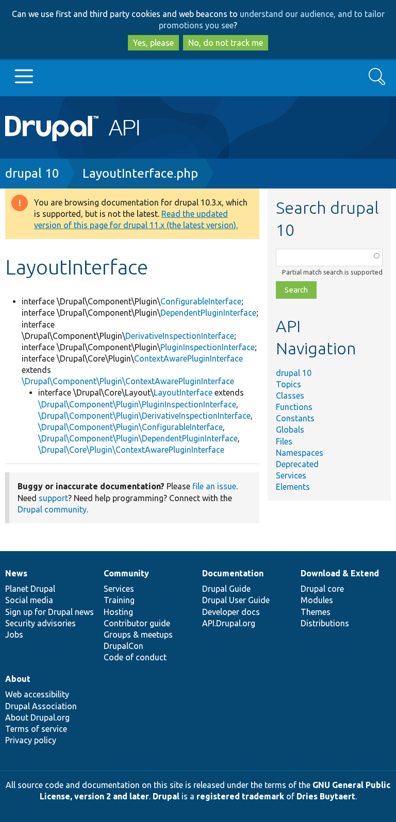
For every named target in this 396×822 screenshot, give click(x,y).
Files (284, 441)
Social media (29, 600)
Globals (290, 429)
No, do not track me (225, 42)
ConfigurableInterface (200, 301)
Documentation (232, 573)
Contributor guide (137, 623)
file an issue (214, 486)
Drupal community (52, 509)
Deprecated (297, 464)
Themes (316, 611)
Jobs (14, 634)
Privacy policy (30, 740)
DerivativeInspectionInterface (179, 335)
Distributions (325, 623)
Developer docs (231, 611)
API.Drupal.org (228, 623)
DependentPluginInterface (208, 312)
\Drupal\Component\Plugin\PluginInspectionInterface (137, 404)
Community (126, 573)
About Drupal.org (37, 717)
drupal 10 (32, 173)
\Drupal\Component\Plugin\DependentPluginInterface (138, 438)
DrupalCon (123, 645)
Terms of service (36, 728)
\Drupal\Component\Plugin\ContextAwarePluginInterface (128, 381)
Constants (295, 418)
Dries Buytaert (325, 796)
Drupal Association (41, 706)
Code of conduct (135, 657)
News (16, 573)
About (17, 678)
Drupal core (322, 588)
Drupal (166, 796)
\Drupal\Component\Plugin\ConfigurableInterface (130, 427)
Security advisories (40, 623)
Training (119, 600)
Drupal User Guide (236, 600)
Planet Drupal (30, 588)
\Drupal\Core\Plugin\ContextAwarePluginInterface (131, 449)
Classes (290, 395)
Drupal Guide (226, 588)
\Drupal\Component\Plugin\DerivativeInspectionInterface (144, 415)
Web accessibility (37, 694)
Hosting (118, 611)
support (53, 498)
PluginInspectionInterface (207, 347)
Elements (293, 486)
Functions (294, 407)
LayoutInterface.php (140, 173)
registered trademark (240, 796)
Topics (288, 384)
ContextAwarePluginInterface (188, 358)
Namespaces (299, 452)
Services (291, 475)
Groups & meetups (138, 634)
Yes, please (153, 42)
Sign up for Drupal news (49, 611)
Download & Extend (340, 573)
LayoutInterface (183, 392)
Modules (317, 600)
